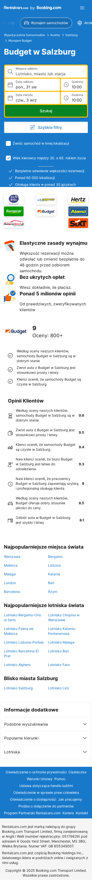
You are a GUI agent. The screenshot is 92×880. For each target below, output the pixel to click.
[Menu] (82, 8)
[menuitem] (46, 23)
